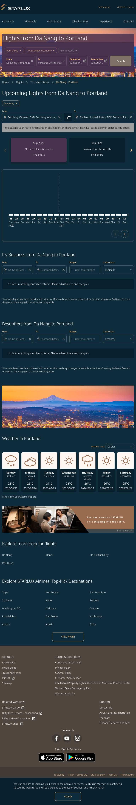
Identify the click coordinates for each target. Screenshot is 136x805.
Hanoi (49, 555)
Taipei (5, 592)
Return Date (97, 59)
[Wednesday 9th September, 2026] (107, 215)
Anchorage (96, 616)
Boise (93, 624)
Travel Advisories (11, 672)
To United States (39, 82)
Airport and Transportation (115, 712)
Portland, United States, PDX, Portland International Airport (50, 62)
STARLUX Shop (12, 724)
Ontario (94, 608)
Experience (106, 21)
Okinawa (51, 608)
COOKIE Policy (63, 672)
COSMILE (128, 21)
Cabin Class (109, 262)
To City (70, 774)
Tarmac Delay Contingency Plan (73, 688)
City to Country (97, 774)
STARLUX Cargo (13, 708)
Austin (49, 624)
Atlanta (6, 624)
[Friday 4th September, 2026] (79, 215)
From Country (127, 774)
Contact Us (106, 707)
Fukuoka (94, 600)
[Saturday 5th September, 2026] (84, 215)
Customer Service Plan (68, 678)
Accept (68, 796)
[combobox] (32, 117)
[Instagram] (77, 738)
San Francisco (98, 592)
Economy (9, 103)
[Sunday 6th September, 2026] (90, 215)
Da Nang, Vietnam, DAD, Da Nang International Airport (18, 62)
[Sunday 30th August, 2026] (50, 215)
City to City (82, 774)
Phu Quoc (7, 563)
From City (112, 774)
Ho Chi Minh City (99, 555)
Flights (19, 82)
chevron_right (131, 150)
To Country (59, 774)
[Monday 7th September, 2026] (96, 215)
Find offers (39, 154)
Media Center (10, 667)
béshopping (104, 7)
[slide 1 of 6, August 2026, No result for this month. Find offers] (38, 150)
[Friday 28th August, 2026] (39, 215)
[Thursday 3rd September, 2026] (73, 215)
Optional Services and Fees (115, 723)
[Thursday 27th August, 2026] (33, 215)
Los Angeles (53, 592)
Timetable (30, 21)
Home (5, 82)
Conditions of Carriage (68, 662)
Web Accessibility (65, 693)
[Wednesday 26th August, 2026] (28, 215)
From (9, 59)
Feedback (105, 717)
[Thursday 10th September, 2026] (113, 215)
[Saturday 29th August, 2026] (45, 215)
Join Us (8, 678)
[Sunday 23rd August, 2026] (11, 215)
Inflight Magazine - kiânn (18, 718)
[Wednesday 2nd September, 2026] (67, 215)
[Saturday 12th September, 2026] (124, 215)
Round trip (12, 50)
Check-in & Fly (81, 21)
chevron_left (5, 150)
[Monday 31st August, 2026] (56, 215)
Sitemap (7, 683)
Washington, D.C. (11, 608)
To (39, 59)
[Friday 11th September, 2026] (118, 215)
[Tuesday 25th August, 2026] (22, 215)
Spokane (7, 600)
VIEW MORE (68, 636)
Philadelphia (9, 616)
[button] (41, 50)
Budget (72, 262)
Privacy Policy (96, 787)
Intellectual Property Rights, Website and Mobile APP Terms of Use (92, 683)
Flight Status (54, 21)
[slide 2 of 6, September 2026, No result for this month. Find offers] (97, 150)
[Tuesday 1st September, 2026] (62, 215)
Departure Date (76, 59)
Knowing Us (8, 662)
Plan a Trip (8, 21)
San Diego (52, 616)
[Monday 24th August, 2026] (16, 215)
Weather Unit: (98, 446)
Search (121, 61)
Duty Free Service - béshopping (22, 713)
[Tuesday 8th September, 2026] (101, 215)
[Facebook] (56, 738)
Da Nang (7, 555)
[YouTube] (67, 738)
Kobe (49, 600)
